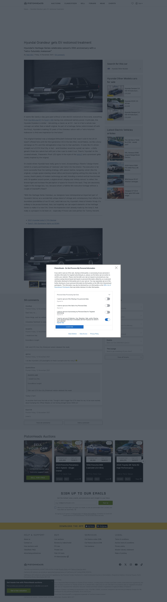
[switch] (107, 299)
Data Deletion (72, 334)
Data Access (83, 334)
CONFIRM (69, 327)
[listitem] (83, 295)
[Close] (117, 268)
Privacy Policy (94, 334)
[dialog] (83, 301)
